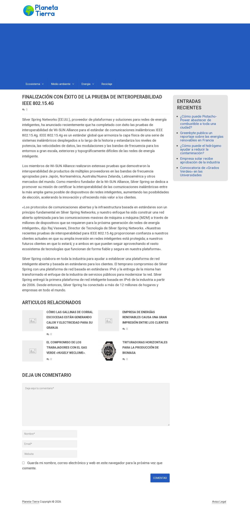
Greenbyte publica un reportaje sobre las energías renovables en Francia (201, 136)
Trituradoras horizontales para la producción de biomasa (144, 348)
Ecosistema (33, 84)
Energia (86, 84)
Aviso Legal (219, 501)
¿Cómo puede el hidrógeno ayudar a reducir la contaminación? (200, 149)
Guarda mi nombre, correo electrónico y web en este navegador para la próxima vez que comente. (92, 465)
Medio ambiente (60, 84)
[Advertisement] (125, 51)
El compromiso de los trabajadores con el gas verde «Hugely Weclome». (66, 348)
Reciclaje (107, 84)
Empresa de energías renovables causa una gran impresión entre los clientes (145, 317)
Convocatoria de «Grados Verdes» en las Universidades (199, 171)
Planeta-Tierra (30, 501)
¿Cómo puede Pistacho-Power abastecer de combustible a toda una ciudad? (198, 121)
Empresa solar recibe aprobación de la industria (200, 160)
